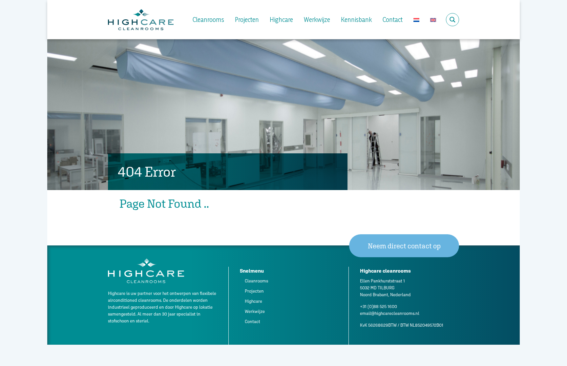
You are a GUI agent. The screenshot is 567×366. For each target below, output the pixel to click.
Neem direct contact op (404, 246)
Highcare (281, 20)
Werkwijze (317, 20)
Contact (393, 20)
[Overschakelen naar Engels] (433, 20)
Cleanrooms (208, 20)
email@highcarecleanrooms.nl (389, 313)
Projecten (247, 20)
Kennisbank (356, 20)
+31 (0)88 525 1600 (378, 306)
